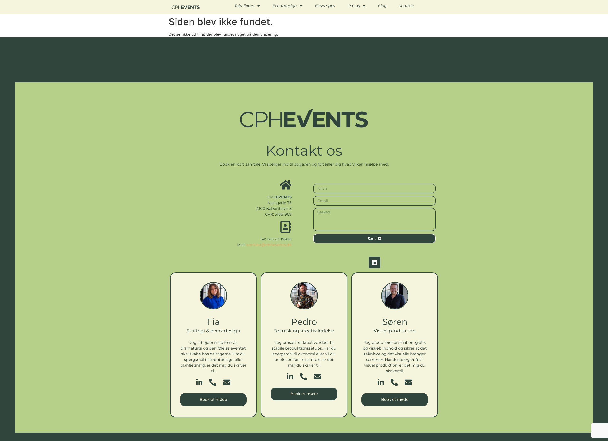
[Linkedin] (374, 262)
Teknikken (244, 6)
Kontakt (406, 6)
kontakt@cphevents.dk (269, 245)
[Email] (226, 382)
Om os (353, 6)
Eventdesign (284, 6)
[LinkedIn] (199, 382)
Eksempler (325, 6)
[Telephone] (212, 382)
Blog (382, 6)
